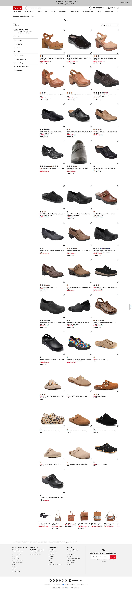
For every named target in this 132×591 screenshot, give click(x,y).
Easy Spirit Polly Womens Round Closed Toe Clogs (51, 498)
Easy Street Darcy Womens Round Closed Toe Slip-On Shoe (78, 169)
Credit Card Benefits (35, 554)
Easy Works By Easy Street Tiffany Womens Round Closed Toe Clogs (51, 132)
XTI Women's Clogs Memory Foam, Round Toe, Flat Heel (52, 396)
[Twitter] (50, 580)
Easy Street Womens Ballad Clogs (48, 287)
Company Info (70, 554)
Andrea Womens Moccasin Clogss (77, 396)
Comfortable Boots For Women (44, 542)
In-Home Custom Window (55, 564)
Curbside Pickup (53, 552)
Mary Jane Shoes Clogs (73, 542)
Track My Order (16, 550)
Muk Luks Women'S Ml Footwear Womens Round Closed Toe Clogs (52, 214)
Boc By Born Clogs (63, 542)
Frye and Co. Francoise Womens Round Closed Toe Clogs (52, 58)
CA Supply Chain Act (70, 584)
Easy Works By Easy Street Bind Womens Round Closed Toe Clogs (52, 323)
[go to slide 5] (68, 4)
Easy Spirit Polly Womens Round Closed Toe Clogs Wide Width (105, 214)
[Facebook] (57, 580)
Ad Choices (64, 587)
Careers (69, 552)
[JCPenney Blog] (66, 580)
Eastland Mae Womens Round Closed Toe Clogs (79, 288)
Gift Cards (14, 567)
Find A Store (52, 550)
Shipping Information (17, 560)
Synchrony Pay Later (17, 562)
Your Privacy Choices (57, 584)
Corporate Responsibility (73, 558)
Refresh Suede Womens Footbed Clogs (105, 431)
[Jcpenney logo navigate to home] (17, 8)
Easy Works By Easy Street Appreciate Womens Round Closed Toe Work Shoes (79, 360)
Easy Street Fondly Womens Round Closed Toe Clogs (52, 251)
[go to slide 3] (65, 4)
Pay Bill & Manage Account (37, 550)
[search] (90, 8)
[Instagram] (53, 580)
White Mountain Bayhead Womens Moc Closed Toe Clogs (105, 288)
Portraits (51, 558)
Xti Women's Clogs (100, 396)
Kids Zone (51, 562)
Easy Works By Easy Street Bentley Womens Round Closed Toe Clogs (78, 214)
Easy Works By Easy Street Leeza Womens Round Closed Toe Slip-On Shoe (104, 251)
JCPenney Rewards (16, 554)
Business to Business (72, 550)
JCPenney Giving (71, 560)
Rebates (14, 569)
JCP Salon (51, 556)
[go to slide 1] (62, 4)
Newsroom (69, 556)
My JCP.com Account (17, 552)
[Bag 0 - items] (117, 8)
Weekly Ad (51, 554)
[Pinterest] (60, 580)
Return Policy (15, 558)
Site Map (69, 564)
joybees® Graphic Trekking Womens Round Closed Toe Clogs (105, 323)
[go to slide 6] (69, 4)
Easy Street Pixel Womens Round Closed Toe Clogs (52, 169)
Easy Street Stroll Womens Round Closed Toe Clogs (78, 251)
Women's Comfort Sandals (31, 542)
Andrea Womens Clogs (101, 359)
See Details (103, 561)
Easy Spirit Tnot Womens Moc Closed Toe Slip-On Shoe (79, 58)
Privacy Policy (47, 584)
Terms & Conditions (56, 587)
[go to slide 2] (64, 4)
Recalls (14, 564)
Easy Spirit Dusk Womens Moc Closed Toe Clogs (106, 168)
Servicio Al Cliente (16, 571)
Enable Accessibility (126, 2)
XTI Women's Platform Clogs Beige (50, 431)
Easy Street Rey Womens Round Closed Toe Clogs (105, 132)
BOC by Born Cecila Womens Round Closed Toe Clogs (79, 95)
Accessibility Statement (82, 584)
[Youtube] (63, 580)
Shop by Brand (71, 562)
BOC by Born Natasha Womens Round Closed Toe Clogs (105, 58)
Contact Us (14, 556)
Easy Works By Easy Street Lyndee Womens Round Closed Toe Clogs (105, 95)
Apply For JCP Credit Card (36, 552)
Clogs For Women (55, 542)
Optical (50, 560)
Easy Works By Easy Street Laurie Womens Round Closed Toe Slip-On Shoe (78, 323)
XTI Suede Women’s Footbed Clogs (77, 431)
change (30, 31)
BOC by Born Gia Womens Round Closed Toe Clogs (51, 95)
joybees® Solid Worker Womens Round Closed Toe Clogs (52, 360)
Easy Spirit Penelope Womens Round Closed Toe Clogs (79, 132)
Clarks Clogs (22, 542)
